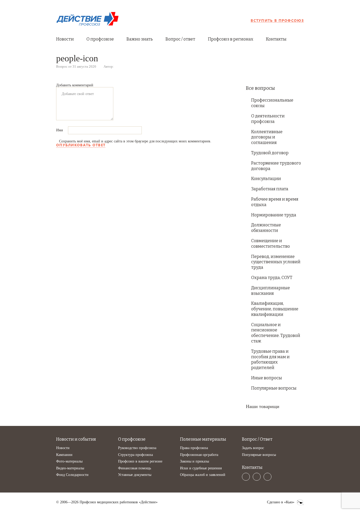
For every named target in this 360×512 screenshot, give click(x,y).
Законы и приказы (194, 461)
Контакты (276, 39)
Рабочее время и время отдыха (274, 202)
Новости (65, 39)
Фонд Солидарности (72, 475)
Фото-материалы (69, 461)
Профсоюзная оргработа (199, 455)
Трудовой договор (270, 152)
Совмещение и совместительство (270, 243)
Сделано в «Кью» (280, 502)
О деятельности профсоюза (268, 118)
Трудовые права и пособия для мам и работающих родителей (270, 359)
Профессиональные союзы (272, 103)
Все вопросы (260, 88)
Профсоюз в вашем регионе (140, 461)
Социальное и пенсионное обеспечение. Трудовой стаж (275, 333)
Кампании (64, 455)
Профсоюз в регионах (230, 39)
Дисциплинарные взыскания (270, 290)
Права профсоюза (194, 448)
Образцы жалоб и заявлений (202, 475)
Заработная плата (269, 188)
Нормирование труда (273, 214)
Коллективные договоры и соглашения (267, 137)
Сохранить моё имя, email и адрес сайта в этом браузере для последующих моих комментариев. (135, 141)
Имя (60, 130)
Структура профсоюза (135, 455)
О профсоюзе (100, 39)
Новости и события (76, 439)
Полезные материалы (203, 439)
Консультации (266, 178)
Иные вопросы (266, 377)
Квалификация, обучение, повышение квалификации (274, 309)
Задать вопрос (253, 448)
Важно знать (140, 39)
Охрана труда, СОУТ (271, 277)
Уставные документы (134, 475)
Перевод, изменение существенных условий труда (275, 262)
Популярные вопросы (273, 388)
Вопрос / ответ (180, 39)
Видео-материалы (70, 468)
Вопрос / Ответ (257, 439)
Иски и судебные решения (201, 468)
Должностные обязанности (266, 227)
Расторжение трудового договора (276, 166)
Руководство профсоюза (137, 448)
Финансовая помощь (134, 468)
